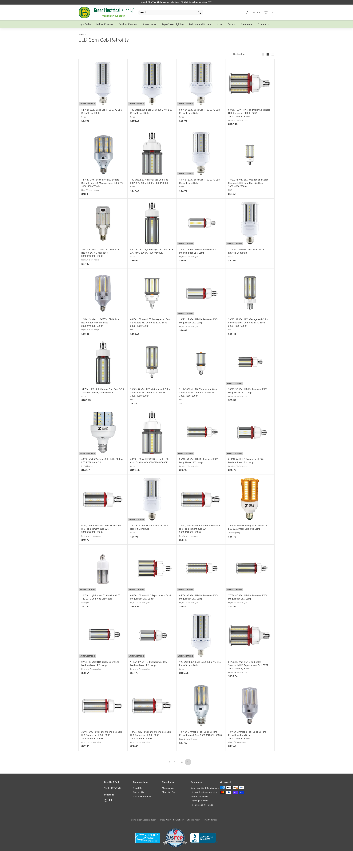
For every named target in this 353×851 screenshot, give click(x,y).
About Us (137, 788)
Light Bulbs (85, 24)
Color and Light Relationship (205, 788)
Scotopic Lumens (199, 796)
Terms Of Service (209, 820)
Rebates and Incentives (202, 805)
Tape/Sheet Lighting (173, 24)
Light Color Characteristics (204, 792)
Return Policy (178, 820)
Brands (232, 24)
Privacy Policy (165, 820)
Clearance (246, 24)
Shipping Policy (193, 820)
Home (81, 35)
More (219, 24)
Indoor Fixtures (104, 24)
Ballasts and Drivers (200, 24)
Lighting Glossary (199, 800)
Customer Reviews (142, 796)
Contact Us (263, 24)
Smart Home (149, 24)
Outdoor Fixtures (127, 24)
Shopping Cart (169, 792)
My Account (168, 788)
